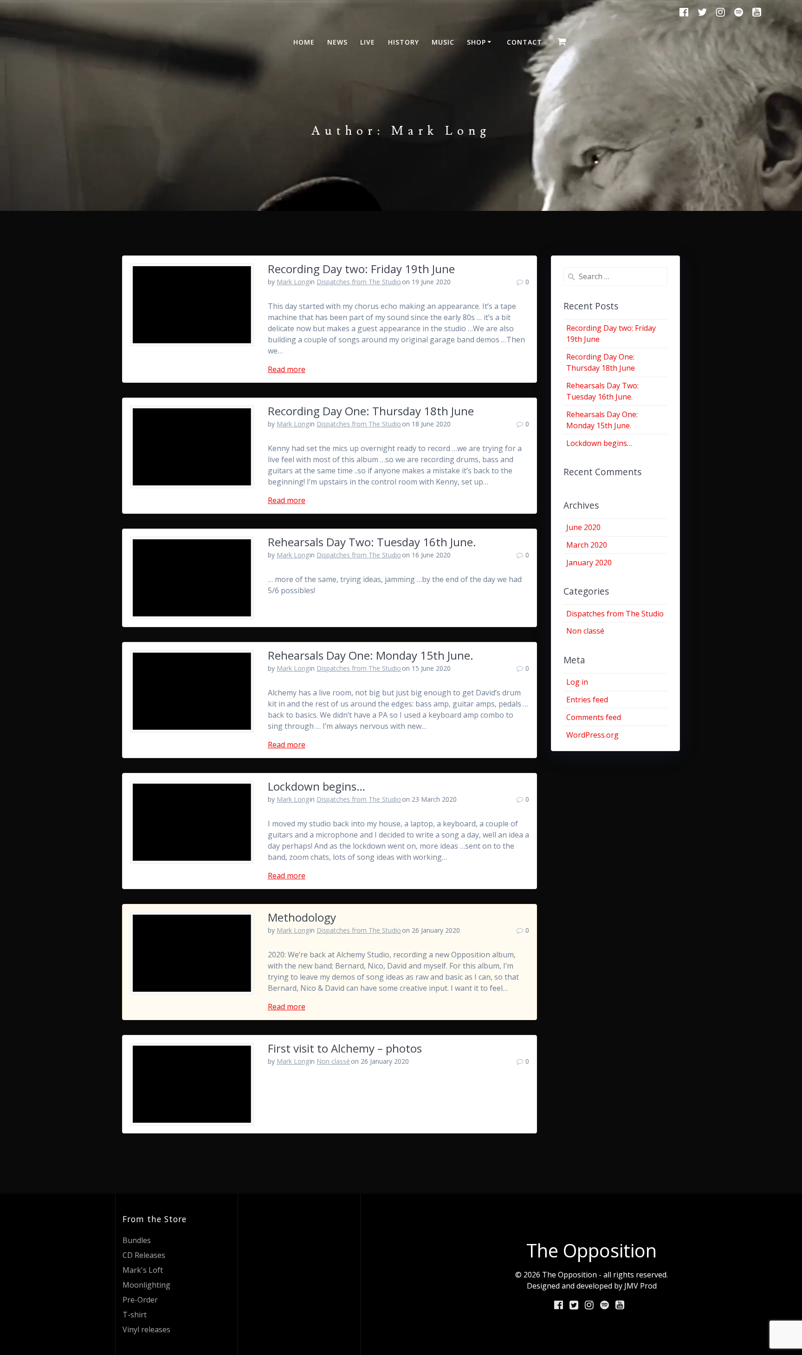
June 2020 (583, 527)
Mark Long (293, 281)
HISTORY (403, 42)
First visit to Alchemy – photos (345, 1048)
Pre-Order (140, 1300)
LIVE (367, 42)
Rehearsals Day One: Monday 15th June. (370, 655)
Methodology (302, 917)
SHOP (476, 42)
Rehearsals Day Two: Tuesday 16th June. (372, 542)
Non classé (333, 1061)
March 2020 (586, 545)
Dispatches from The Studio (359, 281)
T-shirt (135, 1314)
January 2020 (589, 562)
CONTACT (524, 42)
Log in (577, 682)
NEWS (337, 42)
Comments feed (593, 717)
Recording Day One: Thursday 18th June (371, 411)
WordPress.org (592, 735)
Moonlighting (146, 1285)
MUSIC (443, 42)
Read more (286, 369)
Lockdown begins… (316, 786)
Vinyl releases (146, 1329)
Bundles (137, 1240)
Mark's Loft (143, 1270)
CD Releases (144, 1255)
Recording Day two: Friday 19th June (361, 268)
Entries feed (587, 699)
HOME (304, 42)
